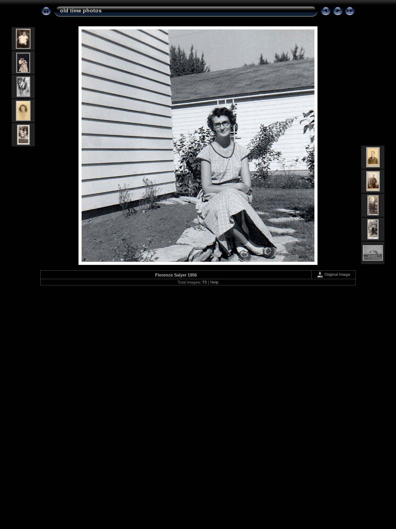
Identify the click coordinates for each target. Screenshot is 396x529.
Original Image (336, 274)
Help (214, 282)
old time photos (81, 10)
